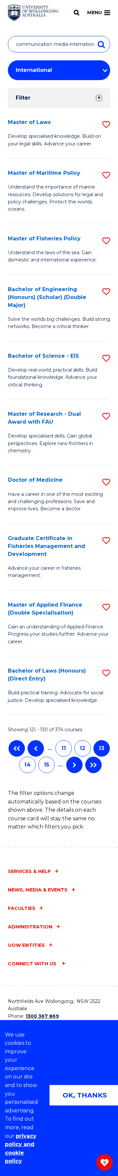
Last (93, 765)
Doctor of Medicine (35, 480)
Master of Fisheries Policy (44, 238)
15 (46, 765)
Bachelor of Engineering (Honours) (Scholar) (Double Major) (47, 297)
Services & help (29, 871)
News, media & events (38, 890)
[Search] (76, 12)
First (17, 748)
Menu (94, 12)
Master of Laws (29, 122)
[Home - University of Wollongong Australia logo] (33, 13)
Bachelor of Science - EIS (43, 356)
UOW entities (26, 945)
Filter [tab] (23, 98)
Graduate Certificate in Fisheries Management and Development (46, 546)
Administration (30, 927)
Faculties (21, 908)
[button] (106, 124)
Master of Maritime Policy (44, 173)
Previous (36, 748)
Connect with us (33, 964)
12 (82, 748)
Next (74, 765)
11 (63, 748)
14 (27, 765)
